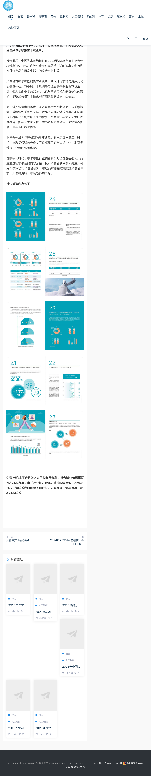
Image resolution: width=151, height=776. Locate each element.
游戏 (110, 16)
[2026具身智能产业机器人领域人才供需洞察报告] (45, 695)
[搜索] (136, 39)
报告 (11, 16)
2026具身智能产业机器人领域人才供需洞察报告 (45, 728)
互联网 (64, 16)
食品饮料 (70, 660)
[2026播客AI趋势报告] (45, 579)
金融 (141, 16)
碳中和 (31, 16)
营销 (131, 16)
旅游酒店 (13, 27)
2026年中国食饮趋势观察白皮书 (72, 667)
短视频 (121, 16)
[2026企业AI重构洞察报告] (18, 695)
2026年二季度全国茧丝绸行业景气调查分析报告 (18, 605)
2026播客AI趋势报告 (44, 612)
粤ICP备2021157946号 (110, 763)
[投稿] (128, 39)
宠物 (53, 16)
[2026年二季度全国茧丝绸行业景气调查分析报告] (18, 579)
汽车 (101, 16)
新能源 (91, 16)
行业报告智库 (8, 5)
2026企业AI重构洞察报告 (17, 728)
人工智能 (77, 16)
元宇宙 (43, 16)
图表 (20, 16)
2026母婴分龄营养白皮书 (71, 605)
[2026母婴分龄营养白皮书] (72, 579)
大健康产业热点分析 (18, 540)
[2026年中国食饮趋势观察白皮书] (72, 634)
